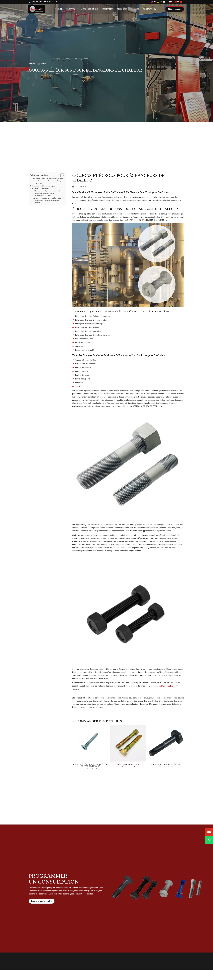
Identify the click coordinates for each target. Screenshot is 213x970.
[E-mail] (209, 832)
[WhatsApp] (209, 840)
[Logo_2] (36, 9)
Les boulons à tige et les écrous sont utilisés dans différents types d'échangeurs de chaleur (47, 193)
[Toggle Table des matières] (61, 175)
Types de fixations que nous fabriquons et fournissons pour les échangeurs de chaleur (49, 200)
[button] (155, 9)
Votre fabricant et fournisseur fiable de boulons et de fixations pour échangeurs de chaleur (50, 181)
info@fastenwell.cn (165, 686)
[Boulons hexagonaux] (128, 748)
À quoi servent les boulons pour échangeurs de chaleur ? (44, 187)
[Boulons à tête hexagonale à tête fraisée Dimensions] (90, 748)
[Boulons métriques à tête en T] (166, 748)
